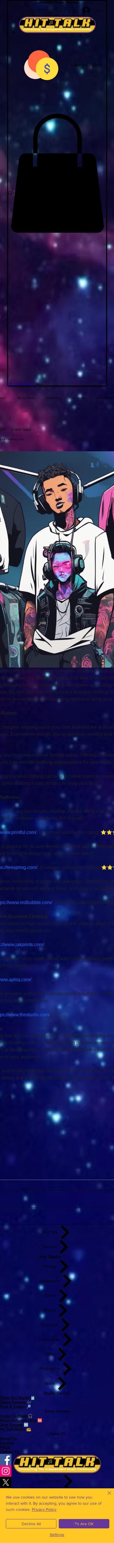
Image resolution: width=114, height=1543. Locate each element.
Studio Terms (26, 398)
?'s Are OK (84, 1523)
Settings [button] (57, 1534)
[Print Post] (9, 1097)
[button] (57, 173)
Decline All (31, 1523)
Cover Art (78, 398)
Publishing (53, 398)
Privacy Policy (44, 1509)
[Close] (106, 1497)
